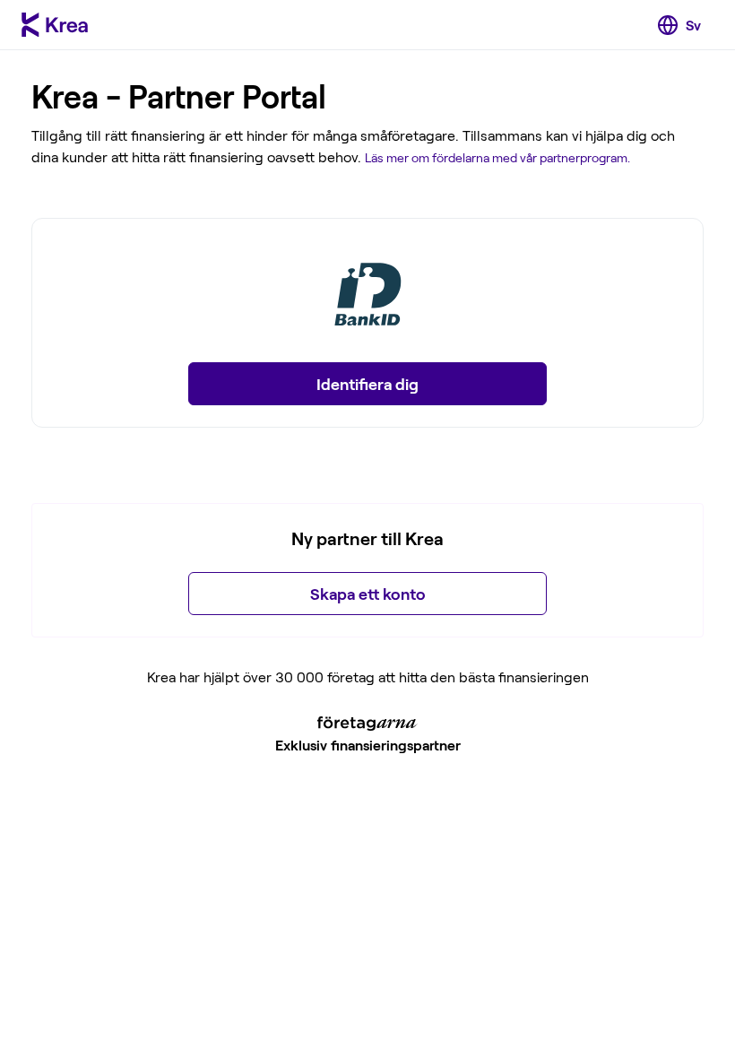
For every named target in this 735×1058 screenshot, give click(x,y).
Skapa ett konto (368, 593)
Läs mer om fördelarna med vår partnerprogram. (497, 157)
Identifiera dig (367, 384)
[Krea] (55, 25)
